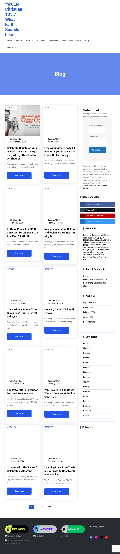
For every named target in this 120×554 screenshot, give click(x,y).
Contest (86, 353)
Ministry (86, 391)
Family (86, 363)
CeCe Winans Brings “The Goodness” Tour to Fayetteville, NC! (22, 313)
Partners (86, 406)
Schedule (41, 41)
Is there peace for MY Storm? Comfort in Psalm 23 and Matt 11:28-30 (22, 233)
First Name (93, 137)
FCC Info (67, 536)
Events (19, 41)
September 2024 (90, 302)
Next (49, 507)
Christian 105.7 (16, 139)
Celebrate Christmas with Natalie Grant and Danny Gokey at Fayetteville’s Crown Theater (22, 153)
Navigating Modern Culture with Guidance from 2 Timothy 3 (60, 233)
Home (9, 41)
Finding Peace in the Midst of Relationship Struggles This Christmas (95, 279)
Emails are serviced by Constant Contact (95, 186)
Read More (19, 175)
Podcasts (53, 41)
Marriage (86, 387)
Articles (11, 108)
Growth (86, 382)
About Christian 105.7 (71, 41)
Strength (86, 415)
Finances (87, 367)
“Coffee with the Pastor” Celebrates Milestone (22, 469)
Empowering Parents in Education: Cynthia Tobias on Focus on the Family (59, 152)
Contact (29, 41)
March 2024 (88, 307)
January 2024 (88, 317)
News (85, 396)
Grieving (86, 377)
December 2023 (89, 322)
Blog (87, 41)
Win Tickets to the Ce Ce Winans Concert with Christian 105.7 (59, 393)
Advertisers (12, 48)
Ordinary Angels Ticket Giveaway (59, 311)
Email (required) (96, 125)
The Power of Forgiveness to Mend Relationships (22, 392)
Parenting (87, 401)
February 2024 (89, 312)
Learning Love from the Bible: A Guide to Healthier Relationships (59, 471)
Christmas (87, 348)
